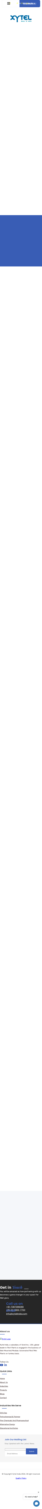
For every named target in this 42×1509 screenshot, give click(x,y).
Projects (3, 1390)
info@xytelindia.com (16, 1313)
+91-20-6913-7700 (15, 1310)
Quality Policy (21, 1478)
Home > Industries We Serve (19, 46)
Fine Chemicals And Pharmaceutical (14, 1421)
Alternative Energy (7, 1424)
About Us (4, 1382)
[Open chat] (36, 1503)
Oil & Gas (3, 1413)
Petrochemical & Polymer (10, 1417)
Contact (3, 1398)
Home (2, 1379)
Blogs (2, 1394)
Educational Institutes (9, 1428)
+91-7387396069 (15, 1306)
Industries (4, 1386)
